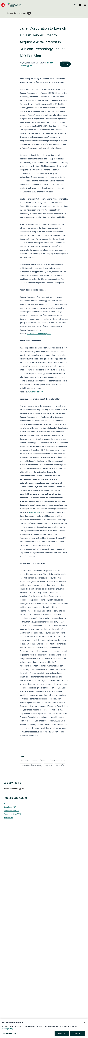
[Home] (11, 5)
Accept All (62, 1033)
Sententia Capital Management (31, 765)
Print (6, 803)
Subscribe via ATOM (12, 814)
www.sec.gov (34, 512)
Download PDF (10, 807)
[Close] (84, 1022)
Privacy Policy (7, 1029)
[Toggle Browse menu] (79, 13)
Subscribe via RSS (11, 811)
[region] (44, 1028)
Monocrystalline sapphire (29, 761)
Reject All (77, 1033)
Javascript (8, 818)
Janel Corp (48, 765)
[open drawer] (84, 5)
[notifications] (80, 5)
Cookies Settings (9, 1033)
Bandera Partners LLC (58, 761)
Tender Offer (60, 765)
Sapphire (44, 761)
